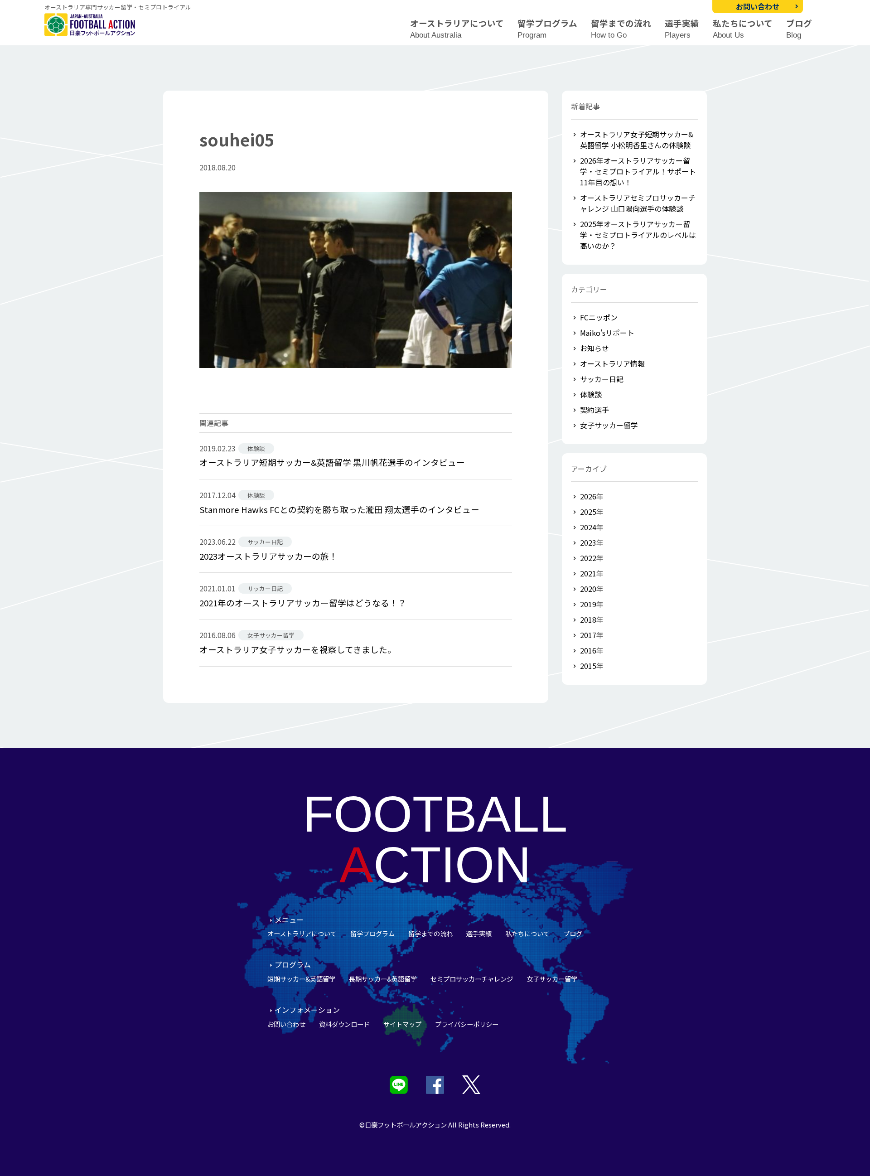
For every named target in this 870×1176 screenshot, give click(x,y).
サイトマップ (402, 1024)
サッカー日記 (602, 378)
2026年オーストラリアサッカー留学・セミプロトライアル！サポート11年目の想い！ (638, 171)
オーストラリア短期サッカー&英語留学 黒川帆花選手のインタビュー (332, 462)
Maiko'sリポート (607, 332)
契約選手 (594, 409)
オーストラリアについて (457, 28)
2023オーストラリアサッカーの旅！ (268, 556)
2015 (588, 665)
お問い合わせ (757, 6)
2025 (588, 511)
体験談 (591, 394)
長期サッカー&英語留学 (383, 978)
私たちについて (743, 28)
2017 (588, 634)
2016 (588, 650)
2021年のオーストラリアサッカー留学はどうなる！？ (302, 602)
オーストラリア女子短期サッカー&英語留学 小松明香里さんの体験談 (636, 139)
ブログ (799, 28)
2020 (588, 588)
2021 (588, 573)
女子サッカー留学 (609, 425)
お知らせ (594, 348)
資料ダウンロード (344, 1024)
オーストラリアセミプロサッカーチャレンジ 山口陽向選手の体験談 (638, 203)
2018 (588, 619)
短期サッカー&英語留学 (301, 978)
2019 (588, 604)
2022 (588, 557)
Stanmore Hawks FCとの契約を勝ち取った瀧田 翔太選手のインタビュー (339, 509)
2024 (588, 527)
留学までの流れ (621, 28)
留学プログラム (547, 28)
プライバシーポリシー (466, 1024)
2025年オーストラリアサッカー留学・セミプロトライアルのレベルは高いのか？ (638, 234)
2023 (588, 542)
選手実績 (682, 28)
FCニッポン (599, 317)
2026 (588, 496)
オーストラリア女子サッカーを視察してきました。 (297, 649)
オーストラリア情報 (612, 363)
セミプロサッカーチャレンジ (471, 978)
